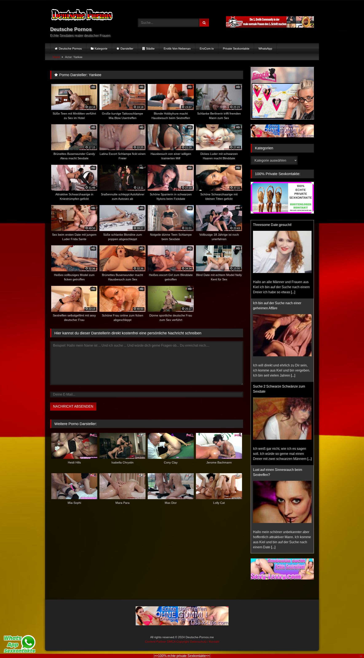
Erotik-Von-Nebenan (177, 48)
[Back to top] (351, 645)
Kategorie (101, 48)
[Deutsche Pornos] (81, 15)
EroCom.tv (207, 48)
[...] (293, 292)
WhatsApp (265, 48)
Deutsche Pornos (70, 48)
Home (56, 57)
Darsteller (126, 48)
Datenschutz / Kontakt (204, 641)
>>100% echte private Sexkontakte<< (182, 656)
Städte (150, 48)
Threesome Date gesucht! (272, 225)
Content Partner (156, 641)
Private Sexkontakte (236, 48)
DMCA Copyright (178, 641)
